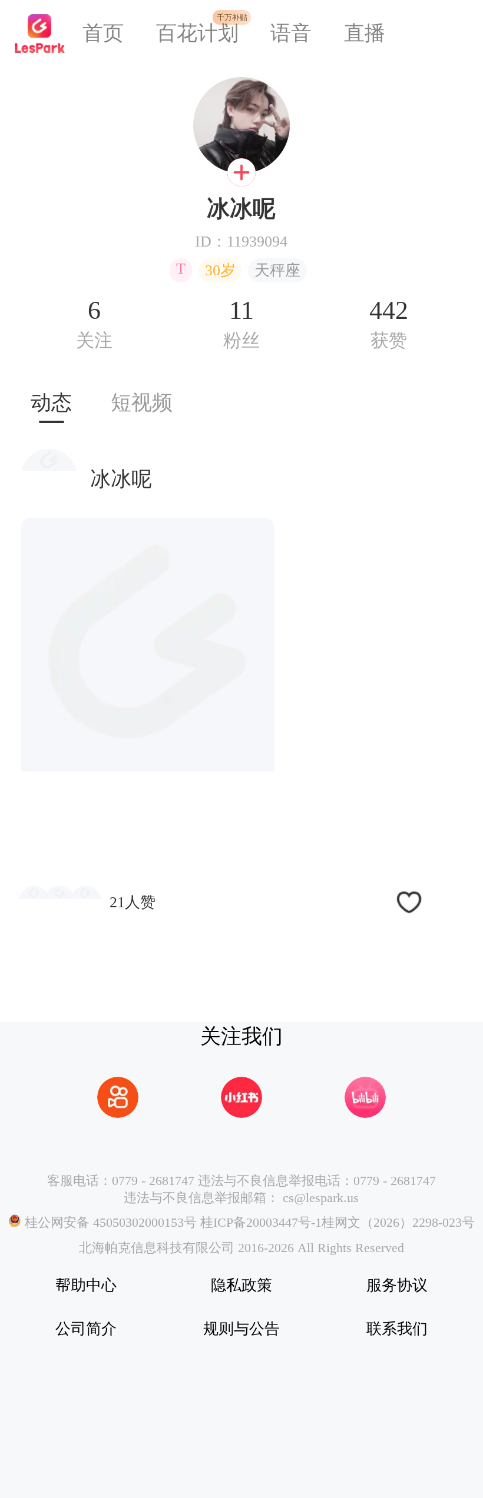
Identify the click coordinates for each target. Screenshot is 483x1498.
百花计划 (197, 33)
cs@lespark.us (321, 1198)
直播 (364, 33)
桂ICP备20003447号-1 (259, 1223)
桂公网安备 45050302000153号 (109, 1223)
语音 (291, 33)
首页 (103, 33)
